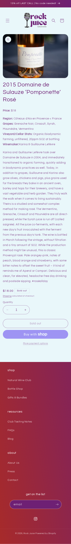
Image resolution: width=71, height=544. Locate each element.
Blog (10, 439)
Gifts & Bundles (17, 397)
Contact (13, 480)
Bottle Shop (15, 389)
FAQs (11, 430)
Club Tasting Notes (20, 421)
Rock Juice (29, 533)
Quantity (8, 302)
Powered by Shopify (45, 533)
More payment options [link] (35, 343)
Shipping (7, 296)
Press (11, 471)
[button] (7, 20)
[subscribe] (57, 504)
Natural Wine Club (19, 380)
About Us (14, 463)
